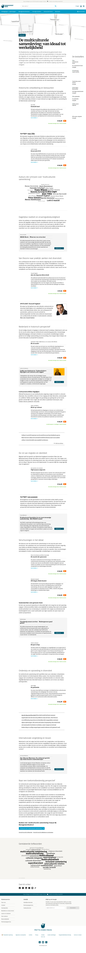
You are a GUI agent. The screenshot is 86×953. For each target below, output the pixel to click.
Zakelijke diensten (28, 902)
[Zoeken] (55, 6)
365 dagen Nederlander (77, 91)
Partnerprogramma (6, 921)
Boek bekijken (34, 117)
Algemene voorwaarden (21, 935)
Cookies (43, 935)
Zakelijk (26, 899)
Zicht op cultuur (59, 443)
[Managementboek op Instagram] (46, 942)
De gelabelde (75, 98)
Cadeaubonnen (27, 908)
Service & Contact (77, 935)
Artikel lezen (58, 248)
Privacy (36, 935)
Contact (3, 905)
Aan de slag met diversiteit (29, 715)
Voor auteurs (4, 916)
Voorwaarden (4, 908)
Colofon (30, 935)
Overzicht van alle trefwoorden (25, 832)
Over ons (3, 902)
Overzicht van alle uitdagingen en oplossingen (43, 832)
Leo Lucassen (32, 497)
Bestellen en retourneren (7, 910)
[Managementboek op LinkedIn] (40, 942)
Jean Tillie (31, 134)
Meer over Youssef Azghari (27, 317)
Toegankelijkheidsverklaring (65, 935)
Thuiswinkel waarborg (8, 935)
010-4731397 (82, 11)
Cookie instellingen (52, 935)
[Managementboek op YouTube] (43, 942)
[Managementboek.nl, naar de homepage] (7, 7)
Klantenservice (5, 899)
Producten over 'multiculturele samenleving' (31, 828)
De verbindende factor (77, 65)
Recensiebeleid (5, 919)
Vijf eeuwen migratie (77, 116)
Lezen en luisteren (6, 913)
